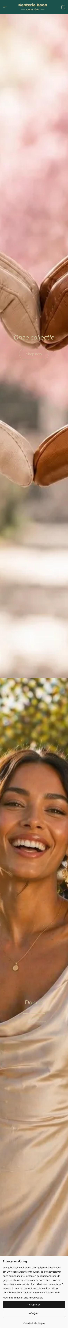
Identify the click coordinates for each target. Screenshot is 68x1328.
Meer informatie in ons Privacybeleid (23, 1297)
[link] (34, 1321)
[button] (33, 7)
